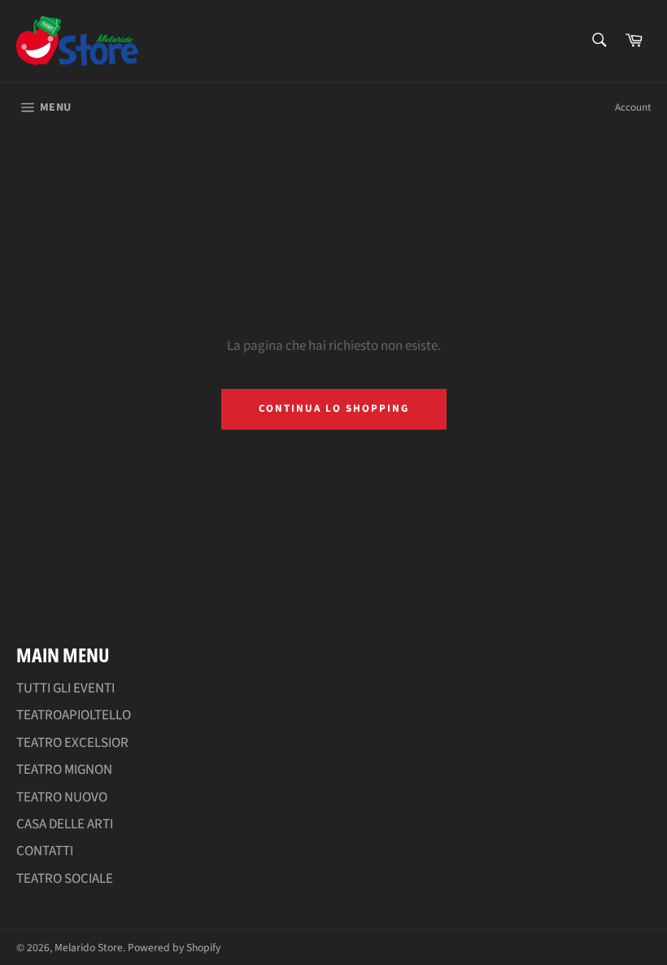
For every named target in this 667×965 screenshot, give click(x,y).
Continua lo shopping (334, 408)
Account (633, 107)
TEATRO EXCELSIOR (72, 743)
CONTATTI (44, 851)
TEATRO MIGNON (64, 769)
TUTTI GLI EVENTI (65, 688)
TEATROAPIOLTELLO (73, 715)
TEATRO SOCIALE (64, 879)
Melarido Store (88, 947)
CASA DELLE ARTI (64, 824)
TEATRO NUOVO (61, 797)
